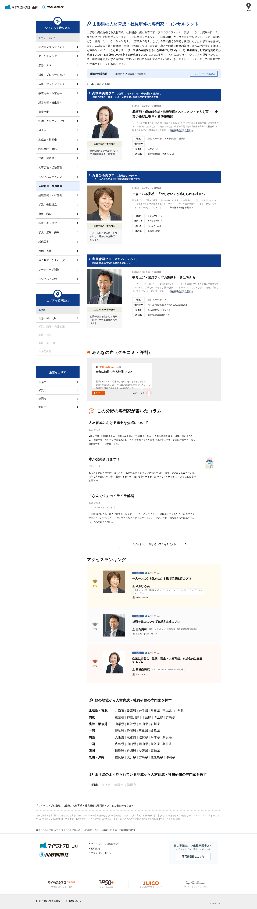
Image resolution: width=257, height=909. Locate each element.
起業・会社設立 (47, 204)
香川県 (131, 750)
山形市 (93, 785)
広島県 (119, 744)
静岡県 (131, 730)
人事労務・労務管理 (50, 167)
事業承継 (43, 111)
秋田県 (155, 710)
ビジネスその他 (47, 278)
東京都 (119, 717)
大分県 (131, 757)
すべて (41, 37)
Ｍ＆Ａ (42, 130)
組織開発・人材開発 (50, 195)
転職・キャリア (47, 223)
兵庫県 (155, 737)
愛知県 (119, 730)
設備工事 (43, 241)
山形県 (179, 710)
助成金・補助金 (47, 139)
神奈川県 (133, 717)
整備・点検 (45, 250)
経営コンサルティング (51, 46)
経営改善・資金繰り (50, 102)
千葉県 (146, 717)
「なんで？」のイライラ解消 (111, 496)
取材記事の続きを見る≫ (181, 130)
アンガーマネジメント (102, 507)
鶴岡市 (42, 398)
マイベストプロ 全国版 (49, 901)
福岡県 (119, 757)
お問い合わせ (75, 901)
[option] (154, 379)
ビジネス (53, 37)
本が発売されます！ (104, 459)
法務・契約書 (46, 158)
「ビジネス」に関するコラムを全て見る (154, 544)
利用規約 (95, 848)
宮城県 (167, 710)
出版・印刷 (45, 213)
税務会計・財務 (47, 148)
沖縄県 (170, 757)
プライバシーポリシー (102, 853)
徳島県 (119, 750)
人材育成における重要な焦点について (118, 423)
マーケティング (47, 56)
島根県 (167, 744)
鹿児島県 (157, 757)
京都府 (131, 737)
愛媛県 (143, 750)
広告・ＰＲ (45, 65)
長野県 (131, 724)
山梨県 (119, 724)
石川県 (155, 724)
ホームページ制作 (48, 269)
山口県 (131, 744)
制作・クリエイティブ (51, 121)
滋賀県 (143, 737)
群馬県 (170, 717)
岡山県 (143, 744)
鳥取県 (155, 744)
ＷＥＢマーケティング (51, 260)
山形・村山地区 (47, 318)
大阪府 (119, 737)
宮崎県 (143, 757)
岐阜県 (155, 730)
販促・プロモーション (51, 74)
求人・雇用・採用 (48, 232)
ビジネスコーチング (50, 176)
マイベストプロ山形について (105, 843)
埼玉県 (158, 717)
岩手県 (143, 710)
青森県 (131, 710)
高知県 (155, 750)
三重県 (143, 730)
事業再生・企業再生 (50, 93)
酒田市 (42, 406)
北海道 (119, 710)
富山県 (143, 724)
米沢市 (42, 390)
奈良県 (167, 737)
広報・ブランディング (51, 83)
